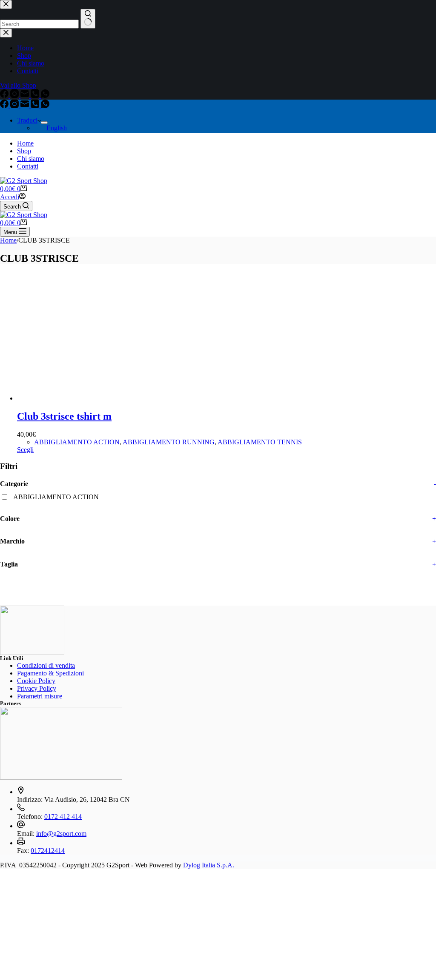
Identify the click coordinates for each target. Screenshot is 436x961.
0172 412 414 (63, 816)
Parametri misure (39, 696)
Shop (24, 150)
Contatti (27, 166)
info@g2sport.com (61, 833)
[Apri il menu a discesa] (44, 122)
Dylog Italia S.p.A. (208, 865)
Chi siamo (30, 158)
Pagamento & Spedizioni (50, 673)
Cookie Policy (36, 680)
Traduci (27, 120)
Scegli (25, 449)
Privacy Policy (36, 688)
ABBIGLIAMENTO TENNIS (260, 442)
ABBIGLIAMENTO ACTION (77, 442)
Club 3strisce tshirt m (64, 416)
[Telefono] (36, 105)
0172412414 (48, 850)
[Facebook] (5, 105)
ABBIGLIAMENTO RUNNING (169, 442)
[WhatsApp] (45, 105)
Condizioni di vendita (46, 665)
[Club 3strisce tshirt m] (81, 398)
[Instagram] (15, 105)
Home (25, 143)
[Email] (25, 105)
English (56, 128)
